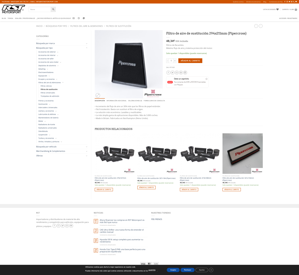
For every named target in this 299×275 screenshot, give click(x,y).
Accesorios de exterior (47, 52)
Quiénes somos (238, 2)
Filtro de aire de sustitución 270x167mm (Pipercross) (110, 179)
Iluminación (43, 104)
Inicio (39, 25)
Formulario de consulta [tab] (154, 101)
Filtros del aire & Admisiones (86, 25)
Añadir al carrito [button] (104, 189)
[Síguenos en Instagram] (287, 2)
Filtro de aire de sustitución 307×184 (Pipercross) (156, 178)
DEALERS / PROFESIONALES (25, 18)
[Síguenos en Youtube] (296, 2)
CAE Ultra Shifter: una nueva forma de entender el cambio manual (122, 231)
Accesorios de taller (46, 59)
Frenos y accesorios (46, 101)
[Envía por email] (177, 72)
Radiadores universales (47, 128)
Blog (264, 2)
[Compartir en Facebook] (168, 72)
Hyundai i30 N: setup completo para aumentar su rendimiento (121, 240)
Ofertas (39, 155)
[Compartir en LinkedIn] (185, 72)
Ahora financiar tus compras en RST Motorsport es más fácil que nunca (122, 221)
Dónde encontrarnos (253, 2)
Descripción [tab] (100, 101)
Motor (40, 121)
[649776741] (84, 18)
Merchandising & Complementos (50, 151)
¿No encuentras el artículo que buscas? (54, 18)
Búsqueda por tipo (56, 25)
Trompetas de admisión (50, 96)
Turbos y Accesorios (46, 138)
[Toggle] (87, 43)
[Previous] (95, 164)
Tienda (10, 18)
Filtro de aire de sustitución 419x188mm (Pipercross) (195, 179)
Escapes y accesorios (46, 79)
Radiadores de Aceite (46, 124)
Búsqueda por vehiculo (46, 146)
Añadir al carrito (190, 60)
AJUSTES (151, 270)
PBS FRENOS (156, 219)
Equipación (42, 76)
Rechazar (187, 270)
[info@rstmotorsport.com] (74, 18)
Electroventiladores (45, 72)
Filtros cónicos (46, 86)
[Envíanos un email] (291, 2)
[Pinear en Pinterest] (181, 72)
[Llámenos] (294, 2)
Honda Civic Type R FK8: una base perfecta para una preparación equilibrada (122, 250)
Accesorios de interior (46, 55)
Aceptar (173, 270)
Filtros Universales (48, 93)
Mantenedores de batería (48, 118)
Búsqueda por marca (45, 43)
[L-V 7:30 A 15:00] (79, 18)
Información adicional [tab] (116, 101)
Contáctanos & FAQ (276, 2)
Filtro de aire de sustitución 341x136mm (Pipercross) (238, 179)
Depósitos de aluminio (47, 65)
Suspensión (43, 135)
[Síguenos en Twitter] (289, 2)
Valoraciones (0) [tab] (135, 101)
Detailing (41, 69)
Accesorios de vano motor (48, 62)
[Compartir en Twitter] (172, 72)
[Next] (262, 164)
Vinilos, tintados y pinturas (48, 141)
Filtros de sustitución (118, 25)
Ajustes (202, 270)
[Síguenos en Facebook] (285, 2)
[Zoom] (98, 95)
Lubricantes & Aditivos (47, 114)
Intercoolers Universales (47, 107)
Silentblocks (43, 131)
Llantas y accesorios (46, 111)
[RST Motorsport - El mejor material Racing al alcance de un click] (13, 9)
